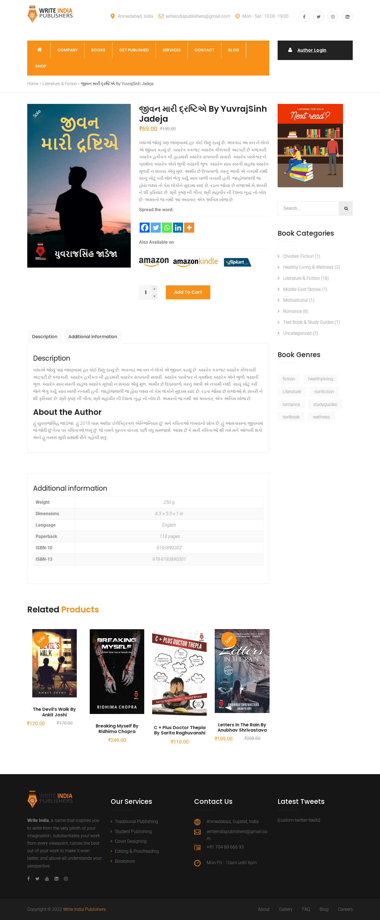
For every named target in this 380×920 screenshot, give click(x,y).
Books (98, 50)
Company (67, 50)
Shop (40, 66)
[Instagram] (64, 878)
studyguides (325, 404)
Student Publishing (133, 831)
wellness (321, 417)
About (264, 909)
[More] (189, 228)
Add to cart (188, 292)
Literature (292, 391)
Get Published (134, 50)
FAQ (306, 909)
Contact (204, 50)
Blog (233, 50)
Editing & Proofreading (137, 851)
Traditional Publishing (136, 821)
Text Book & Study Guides (308, 322)
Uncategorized (297, 333)
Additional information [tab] (92, 336)
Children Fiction (298, 256)
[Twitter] (156, 228)
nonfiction (324, 391)
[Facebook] (145, 228)
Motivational (295, 300)
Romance (292, 311)
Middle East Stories (302, 289)
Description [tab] (44, 336)
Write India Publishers (84, 909)
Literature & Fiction (60, 83)
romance (291, 404)
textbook (291, 417)
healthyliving (320, 379)
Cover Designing (131, 841)
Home (32, 83)
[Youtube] (47, 878)
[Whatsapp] (167, 228)
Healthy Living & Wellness (308, 267)
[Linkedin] (178, 228)
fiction (289, 379)
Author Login (311, 50)
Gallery (286, 909)
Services (171, 50)
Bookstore (125, 861)
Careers (345, 909)
